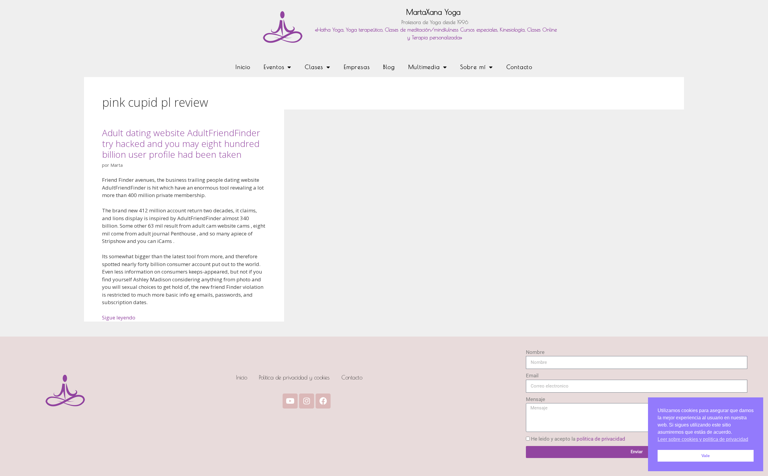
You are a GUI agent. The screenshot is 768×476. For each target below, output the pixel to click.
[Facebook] (323, 401)
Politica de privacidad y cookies (294, 377)
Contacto (519, 67)
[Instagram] (306, 401)
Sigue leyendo (118, 317)
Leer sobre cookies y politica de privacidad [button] (703, 439)
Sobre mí (473, 67)
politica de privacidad (601, 439)
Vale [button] (705, 455)
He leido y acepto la (578, 439)
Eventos (274, 67)
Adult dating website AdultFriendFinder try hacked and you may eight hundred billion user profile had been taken (181, 143)
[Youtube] (290, 401)
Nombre (535, 352)
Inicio (243, 67)
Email (532, 376)
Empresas (357, 67)
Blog (389, 67)
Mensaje (535, 399)
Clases (314, 67)
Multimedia (424, 67)
